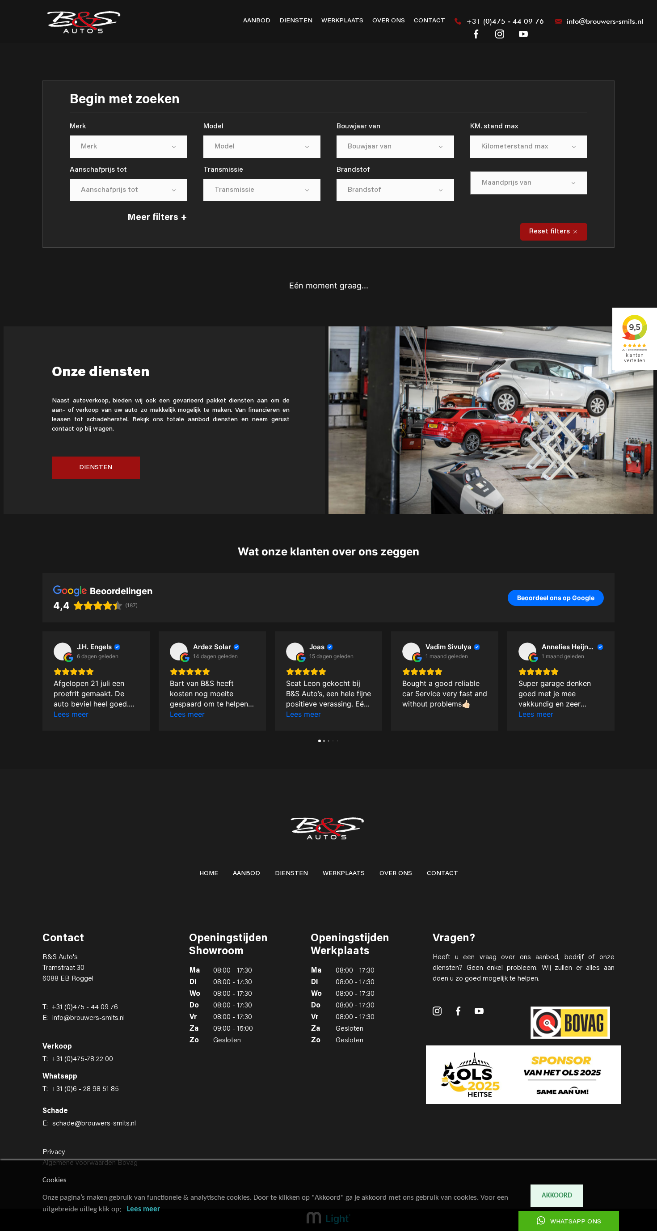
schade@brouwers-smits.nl (94, 1123)
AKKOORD (557, 1195)
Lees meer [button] (71, 714)
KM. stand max (494, 126)
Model (213, 126)
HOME (208, 874)
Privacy (53, 1152)
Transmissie (223, 169)
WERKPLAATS (342, 21)
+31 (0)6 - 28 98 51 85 (85, 1089)
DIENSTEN (295, 21)
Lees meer (143, 1209)
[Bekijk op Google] (63, 651)
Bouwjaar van (358, 126)
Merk (78, 126)
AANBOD (256, 21)
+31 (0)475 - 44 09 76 (84, 1007)
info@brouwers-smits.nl (88, 1018)
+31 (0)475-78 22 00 (82, 1059)
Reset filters (550, 231)
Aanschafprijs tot (98, 169)
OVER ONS (388, 21)
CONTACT (429, 21)
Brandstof (353, 169)
